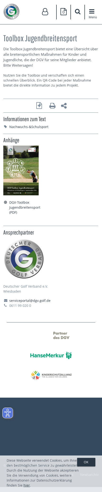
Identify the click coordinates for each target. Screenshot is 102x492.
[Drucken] (52, 106)
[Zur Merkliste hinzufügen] (39, 105)
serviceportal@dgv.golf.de (30, 300)
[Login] (45, 12)
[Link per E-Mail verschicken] (64, 106)
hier (26, 485)
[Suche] (78, 12)
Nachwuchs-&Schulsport (28, 126)
